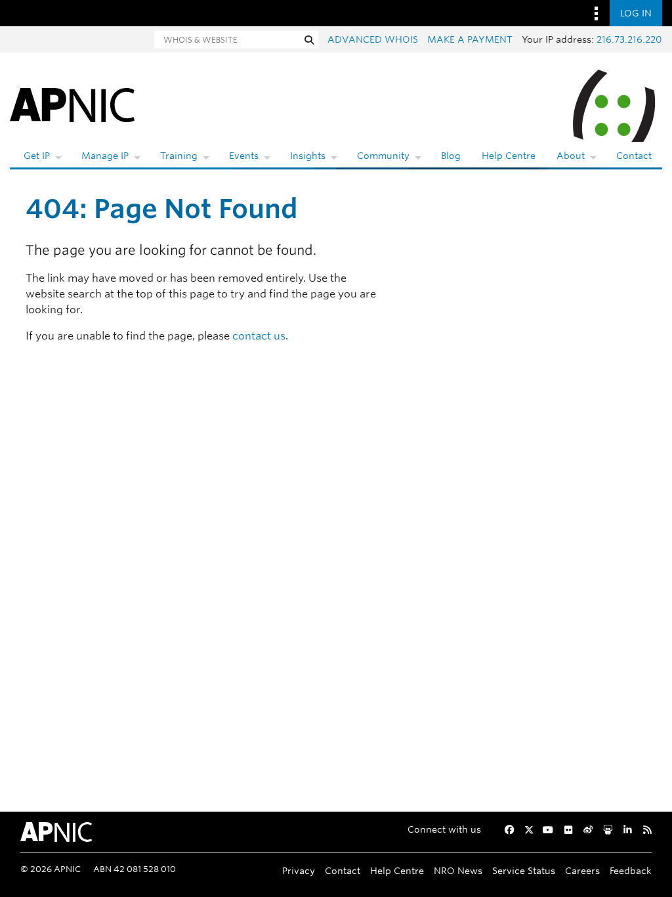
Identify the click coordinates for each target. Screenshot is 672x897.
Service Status (523, 870)
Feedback (631, 870)
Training (179, 155)
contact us (258, 336)
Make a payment (470, 39)
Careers (582, 870)
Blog (451, 155)
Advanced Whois (372, 39)
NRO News (458, 870)
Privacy (298, 870)
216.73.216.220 (629, 39)
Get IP (37, 155)
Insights (308, 155)
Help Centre (509, 155)
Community (383, 155)
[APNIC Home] (72, 104)
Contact (634, 155)
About (570, 155)
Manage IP (105, 155)
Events (244, 155)
